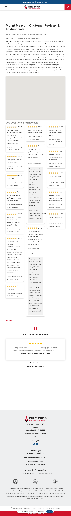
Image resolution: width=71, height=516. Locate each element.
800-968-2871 (40, 433)
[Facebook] (34, 444)
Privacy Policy (36, 508)
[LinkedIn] (37, 444)
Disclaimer (27, 508)
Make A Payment (28, 2)
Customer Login (42, 2)
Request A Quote (35, 513)
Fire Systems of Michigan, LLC (35, 457)
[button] (30, 362)
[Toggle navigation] (6, 7)
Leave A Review (35, 437)
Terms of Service (48, 508)
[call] (68, 7)
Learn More (35, 402)
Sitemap (57, 508)
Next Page (9, 320)
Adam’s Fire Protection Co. (35, 470)
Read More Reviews (35, 366)
